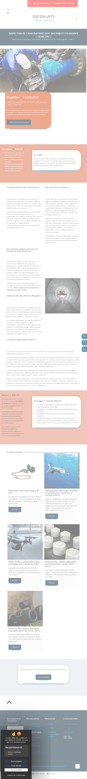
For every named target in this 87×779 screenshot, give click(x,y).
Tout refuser (16, 765)
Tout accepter (16, 761)
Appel (84, 338)
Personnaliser (16, 770)
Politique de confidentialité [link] (16, 775)
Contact (84, 344)
